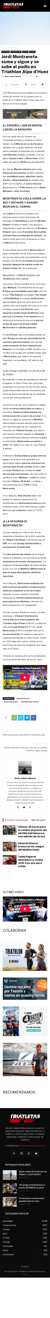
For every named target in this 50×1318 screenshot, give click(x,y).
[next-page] (9, 873)
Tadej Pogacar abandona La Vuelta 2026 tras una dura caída (30, 861)
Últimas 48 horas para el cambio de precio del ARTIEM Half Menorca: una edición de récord (32, 831)
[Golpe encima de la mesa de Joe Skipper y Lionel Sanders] (10, 1175)
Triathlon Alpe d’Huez (29, 702)
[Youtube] (36, 1153)
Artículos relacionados (16, 820)
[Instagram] (19, 807)
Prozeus (25, 1274)
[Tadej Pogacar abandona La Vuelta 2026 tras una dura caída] (10, 860)
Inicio (3, 48)
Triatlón (32, 51)
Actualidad (12, 48)
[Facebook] (33, 718)
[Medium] (25, 807)
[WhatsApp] (14, 718)
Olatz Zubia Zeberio (13, 76)
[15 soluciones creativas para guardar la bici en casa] (10, 1202)
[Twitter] (20, 718)
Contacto (25, 1266)
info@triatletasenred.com (32, 1145)
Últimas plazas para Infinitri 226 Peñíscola (24, 734)
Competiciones (16, 51)
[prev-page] (4, 873)
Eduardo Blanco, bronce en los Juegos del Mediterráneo (31, 846)
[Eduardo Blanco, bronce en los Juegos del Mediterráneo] (10, 846)
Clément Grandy (23, 698)
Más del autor (39, 820)
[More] (42, 84)
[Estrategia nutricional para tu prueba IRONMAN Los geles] (10, 1188)
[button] (45, 5)
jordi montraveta (11, 702)
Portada (25, 51)
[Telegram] (27, 718)
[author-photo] (25, 774)
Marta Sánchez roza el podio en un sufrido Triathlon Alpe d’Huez (25, 749)
